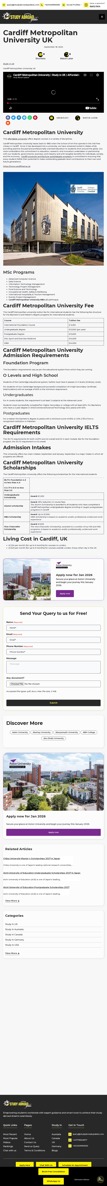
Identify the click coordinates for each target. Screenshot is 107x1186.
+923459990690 (52, 5)
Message (11, 658)
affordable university (17, 139)
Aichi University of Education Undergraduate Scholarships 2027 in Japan (41, 873)
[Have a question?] (86, 5)
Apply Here (95, 6)
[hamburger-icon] (102, 17)
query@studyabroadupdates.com (23, 5)
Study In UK (8, 64)
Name (14, 622)
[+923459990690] (42, 5)
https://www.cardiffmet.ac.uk (16, 166)
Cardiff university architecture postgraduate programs (46, 156)
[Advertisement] (53, 971)
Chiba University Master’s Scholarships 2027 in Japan (31, 858)
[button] (8, 117)
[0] (40, 54)
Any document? (15, 678)
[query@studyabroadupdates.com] (4, 5)
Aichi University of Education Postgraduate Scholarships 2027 (36, 887)
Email (14, 634)
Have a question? (97, 3)
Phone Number (19, 646)
